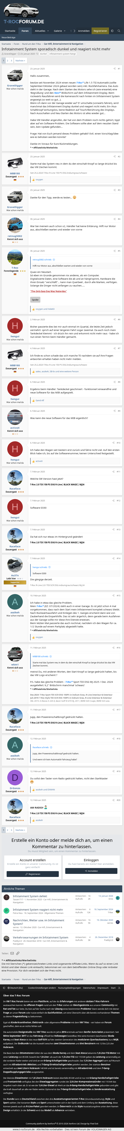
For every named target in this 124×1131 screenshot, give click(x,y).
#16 (118, 647)
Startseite (10, 30)
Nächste (19, 60)
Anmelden (93, 870)
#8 (119, 381)
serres (16, 927)
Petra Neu (18, 913)
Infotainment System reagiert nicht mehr (38, 909)
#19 (118, 771)
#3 (119, 190)
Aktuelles (40, 30)
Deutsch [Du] (16, 987)
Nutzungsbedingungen (69, 987)
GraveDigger (10, 53)
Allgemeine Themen (53, 913)
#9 (119, 410)
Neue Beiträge (8, 37)
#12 (118, 500)
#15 (118, 595)
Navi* (57, 92)
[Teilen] (114, 69)
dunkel (43, 53)
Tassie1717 (18, 899)
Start (113, 987)
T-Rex (110, 912)
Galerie (58, 30)
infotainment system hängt (62, 53)
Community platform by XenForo (53, 1123)
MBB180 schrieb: (40, 656)
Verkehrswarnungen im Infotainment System (40, 937)
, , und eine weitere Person (57, 371)
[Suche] (118, 31)
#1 (119, 68)
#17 (118, 709)
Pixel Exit (94, 1123)
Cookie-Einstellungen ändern (42, 987)
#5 (119, 250)
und (45, 308)
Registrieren (34, 874)
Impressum (103, 987)
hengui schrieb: (40, 567)
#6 (119, 319)
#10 (118, 442)
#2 (119, 156)
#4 (119, 218)
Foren (25, 30)
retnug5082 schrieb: (42, 259)
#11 (118, 471)
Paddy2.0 (17, 940)
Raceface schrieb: (41, 747)
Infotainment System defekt (30, 896)
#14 (118, 558)
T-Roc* (80, 82)
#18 (118, 738)
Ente (111, 898)
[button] (48, 31)
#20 (118, 800)
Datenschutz (89, 987)
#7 (119, 348)
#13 (118, 529)
